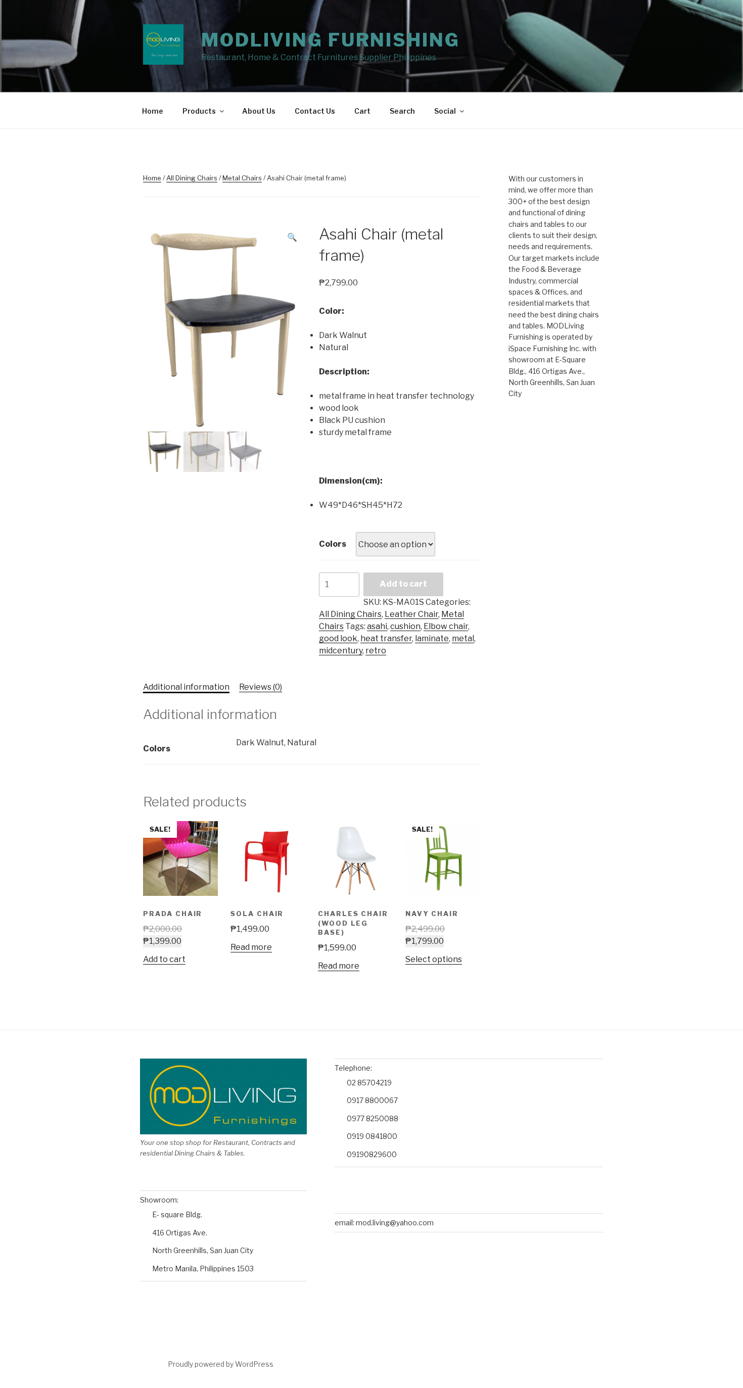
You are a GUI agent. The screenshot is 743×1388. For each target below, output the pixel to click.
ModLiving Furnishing (330, 40)
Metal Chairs (242, 178)
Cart (362, 111)
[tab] (186, 687)
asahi (377, 626)
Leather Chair (411, 614)
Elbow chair (446, 626)
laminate (432, 638)
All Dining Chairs (191, 178)
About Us (258, 111)
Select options (433, 959)
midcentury (340, 650)
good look (338, 638)
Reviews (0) (260, 687)
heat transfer (386, 638)
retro (375, 650)
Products (199, 111)
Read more (251, 947)
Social (445, 111)
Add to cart (403, 584)
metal (463, 638)
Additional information (186, 687)
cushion (405, 626)
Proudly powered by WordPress (220, 1364)
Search (402, 111)
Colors (332, 544)
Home (152, 111)
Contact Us (315, 111)
